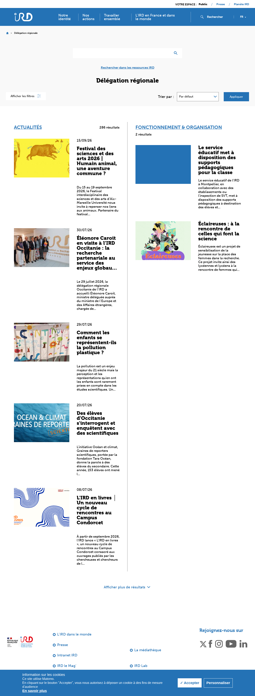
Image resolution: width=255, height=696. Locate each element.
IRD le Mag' (66, 666)
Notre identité (64, 17)
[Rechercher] (176, 53)
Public (203, 4)
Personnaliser (218, 683)
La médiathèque (147, 650)
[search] (218, 17)
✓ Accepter (189, 683)
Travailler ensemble (112, 17)
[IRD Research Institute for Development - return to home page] (20, 642)
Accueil (7, 33)
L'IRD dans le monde (74, 634)
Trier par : (166, 96)
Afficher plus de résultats (125, 587)
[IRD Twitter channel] (203, 643)
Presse (220, 4)
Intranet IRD (67, 655)
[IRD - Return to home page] (23, 17)
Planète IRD (241, 4)
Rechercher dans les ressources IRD (127, 67)
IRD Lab (140, 666)
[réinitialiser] (166, 53)
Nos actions (88, 17)
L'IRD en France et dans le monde (155, 17)
